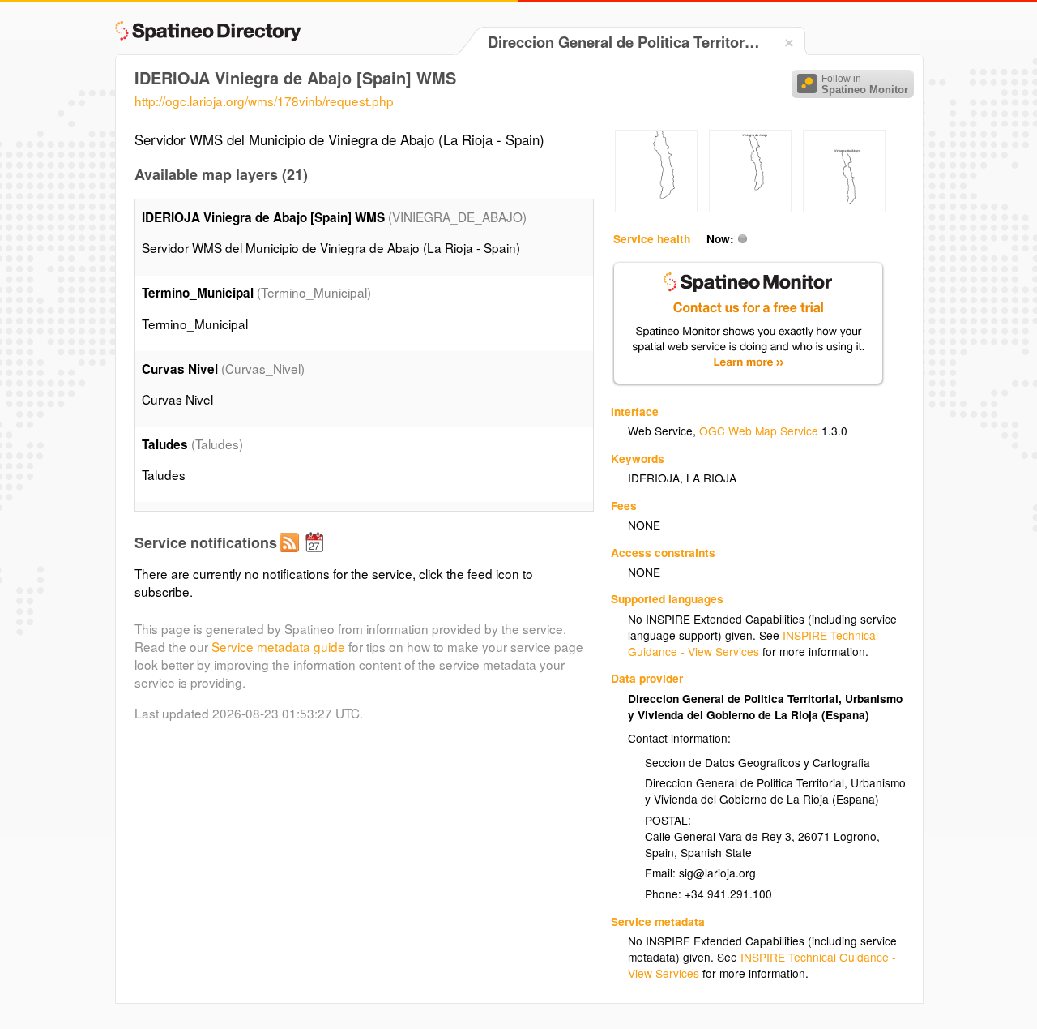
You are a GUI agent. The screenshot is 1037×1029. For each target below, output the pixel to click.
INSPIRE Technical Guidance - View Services (753, 643)
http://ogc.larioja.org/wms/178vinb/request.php (264, 100)
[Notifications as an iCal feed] (317, 555)
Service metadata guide (278, 646)
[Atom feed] (292, 555)
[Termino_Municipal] (656, 207)
